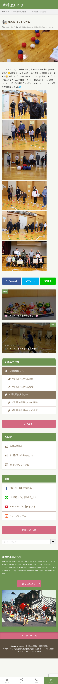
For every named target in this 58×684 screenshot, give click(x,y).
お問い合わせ (29, 529)
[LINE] (48, 281)
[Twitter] (30, 281)
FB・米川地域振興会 (21, 488)
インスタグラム (18, 515)
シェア (22, 682)
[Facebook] (11, 281)
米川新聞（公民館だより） (22, 455)
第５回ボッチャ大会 (39, 12)
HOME (6, 12)
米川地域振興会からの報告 (43, 27)
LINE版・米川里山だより (23, 497)
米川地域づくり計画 (19, 464)
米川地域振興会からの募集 (25, 402)
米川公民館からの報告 (22, 386)
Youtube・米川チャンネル (24, 506)
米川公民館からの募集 (22, 378)
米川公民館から (16, 371)
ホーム (7, 682)
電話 (36, 682)
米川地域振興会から (20, 12)
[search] (53, 541)
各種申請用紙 (16, 446)
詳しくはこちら (29, 583)
